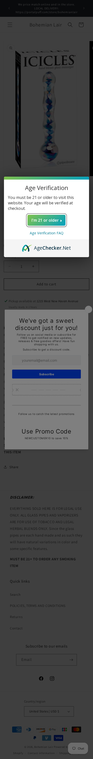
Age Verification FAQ (46, 233)
